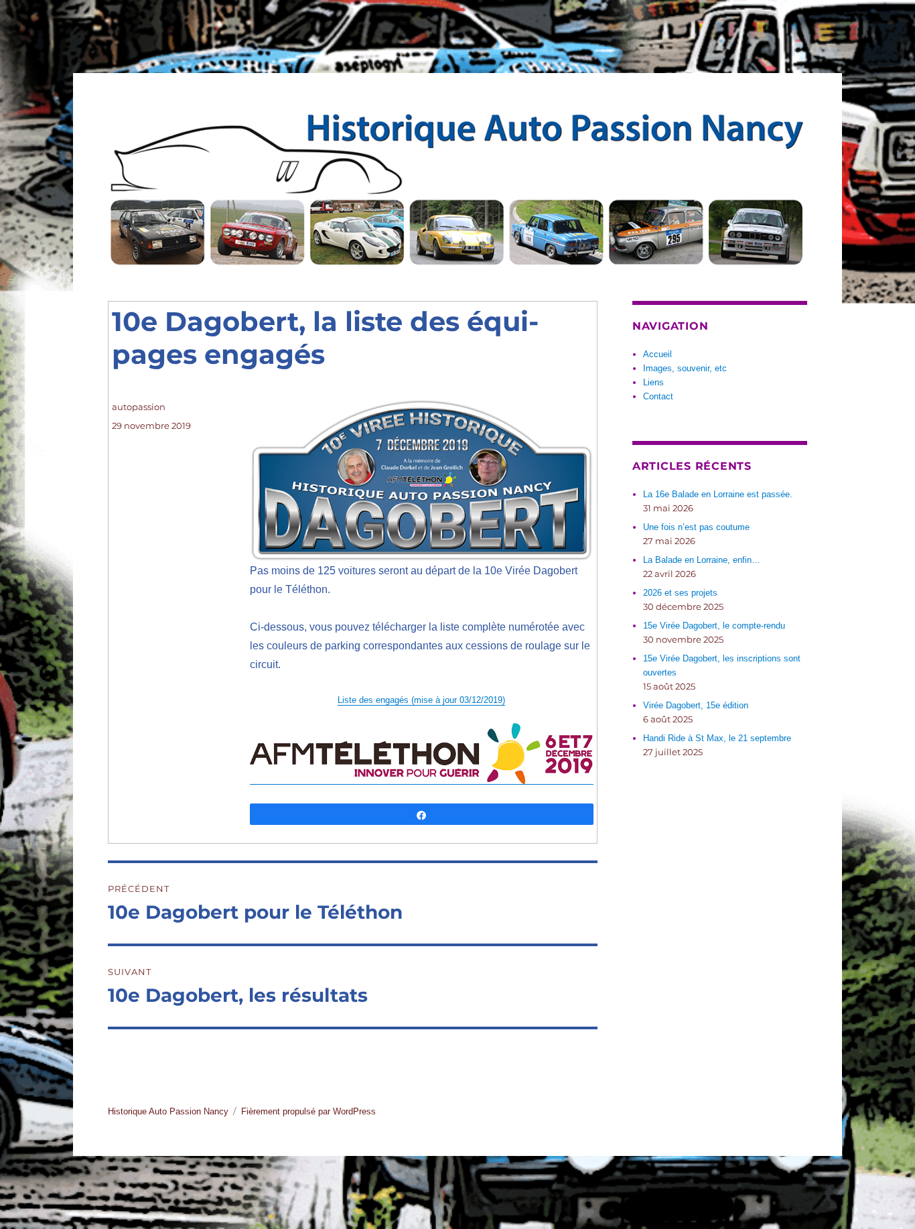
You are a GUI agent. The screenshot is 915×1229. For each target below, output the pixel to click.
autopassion (138, 406)
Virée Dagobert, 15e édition (695, 705)
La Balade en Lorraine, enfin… (701, 560)
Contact (658, 396)
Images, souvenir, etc (685, 368)
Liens (653, 382)
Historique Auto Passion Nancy (168, 1111)
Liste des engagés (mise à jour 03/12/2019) (421, 700)
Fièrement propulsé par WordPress (308, 1111)
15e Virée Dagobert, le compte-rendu (714, 626)
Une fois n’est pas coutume (696, 527)
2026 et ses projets (680, 593)
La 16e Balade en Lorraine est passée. (717, 494)
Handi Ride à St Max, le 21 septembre (717, 738)
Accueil (657, 354)
